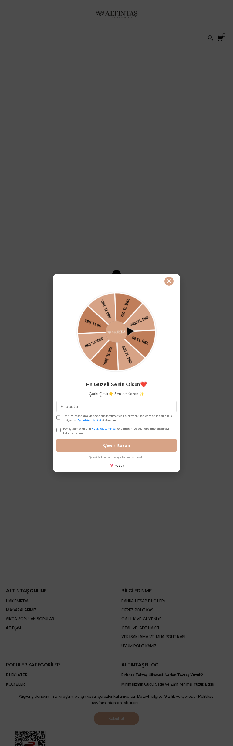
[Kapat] (169, 281)
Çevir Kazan (116, 445)
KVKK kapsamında (104, 429)
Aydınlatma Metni (89, 420)
